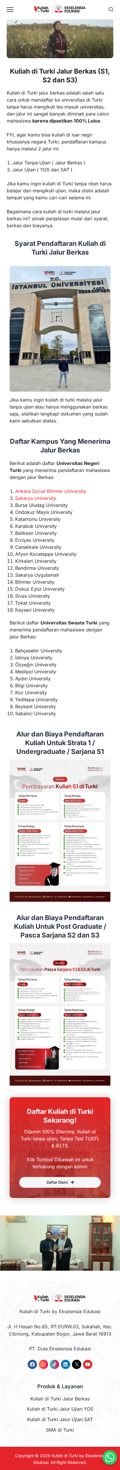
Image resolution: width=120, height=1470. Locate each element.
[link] (32, 1364)
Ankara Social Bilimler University (50, 491)
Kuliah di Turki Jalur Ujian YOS (60, 1409)
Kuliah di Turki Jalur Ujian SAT (60, 1419)
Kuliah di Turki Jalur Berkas (60, 1399)
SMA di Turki (60, 1430)
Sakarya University (35, 498)
